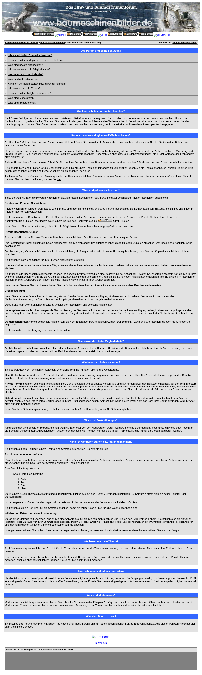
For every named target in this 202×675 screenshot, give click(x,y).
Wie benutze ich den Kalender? (25, 74)
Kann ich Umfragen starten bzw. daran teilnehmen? (37, 83)
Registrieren (190, 42)
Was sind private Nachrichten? (25, 64)
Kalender (50, 369)
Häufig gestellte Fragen (52, 42)
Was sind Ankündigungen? (23, 79)
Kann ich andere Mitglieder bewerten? (29, 93)
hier (59, 179)
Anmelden (178, 42)
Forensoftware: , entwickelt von (39, 649)
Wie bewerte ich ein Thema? (24, 88)
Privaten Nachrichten (80, 176)
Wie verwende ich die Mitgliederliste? (29, 69)
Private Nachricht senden (112, 217)
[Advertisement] (101, 660)
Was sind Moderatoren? (21, 97)
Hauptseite (92, 409)
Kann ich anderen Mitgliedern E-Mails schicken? (35, 60)
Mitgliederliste (17, 348)
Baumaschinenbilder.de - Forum (21, 42)
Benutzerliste (110, 142)
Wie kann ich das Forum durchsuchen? (30, 55)
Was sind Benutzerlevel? (22, 102)
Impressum (101, 642)
